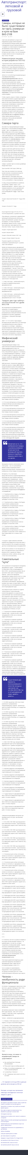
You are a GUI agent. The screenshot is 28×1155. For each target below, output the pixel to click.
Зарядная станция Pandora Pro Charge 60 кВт (12, 1138)
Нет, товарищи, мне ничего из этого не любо (14, 1074)
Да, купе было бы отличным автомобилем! (12, 1063)
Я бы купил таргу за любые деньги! (14, 1066)
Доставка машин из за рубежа (8, 1135)
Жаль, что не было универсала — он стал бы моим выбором (14, 1069)
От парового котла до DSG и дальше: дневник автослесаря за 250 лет (13, 1083)
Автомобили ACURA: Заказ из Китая (9, 1140)
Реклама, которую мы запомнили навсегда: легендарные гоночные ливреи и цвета (12, 1092)
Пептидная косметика (6, 1114)
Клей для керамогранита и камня (9, 1133)
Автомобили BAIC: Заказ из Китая (9, 1142)
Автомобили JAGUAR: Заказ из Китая (10, 1144)
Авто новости (5, 20)
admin (11, 36)
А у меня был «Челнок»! (10, 1072)
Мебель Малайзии (5, 1131)
